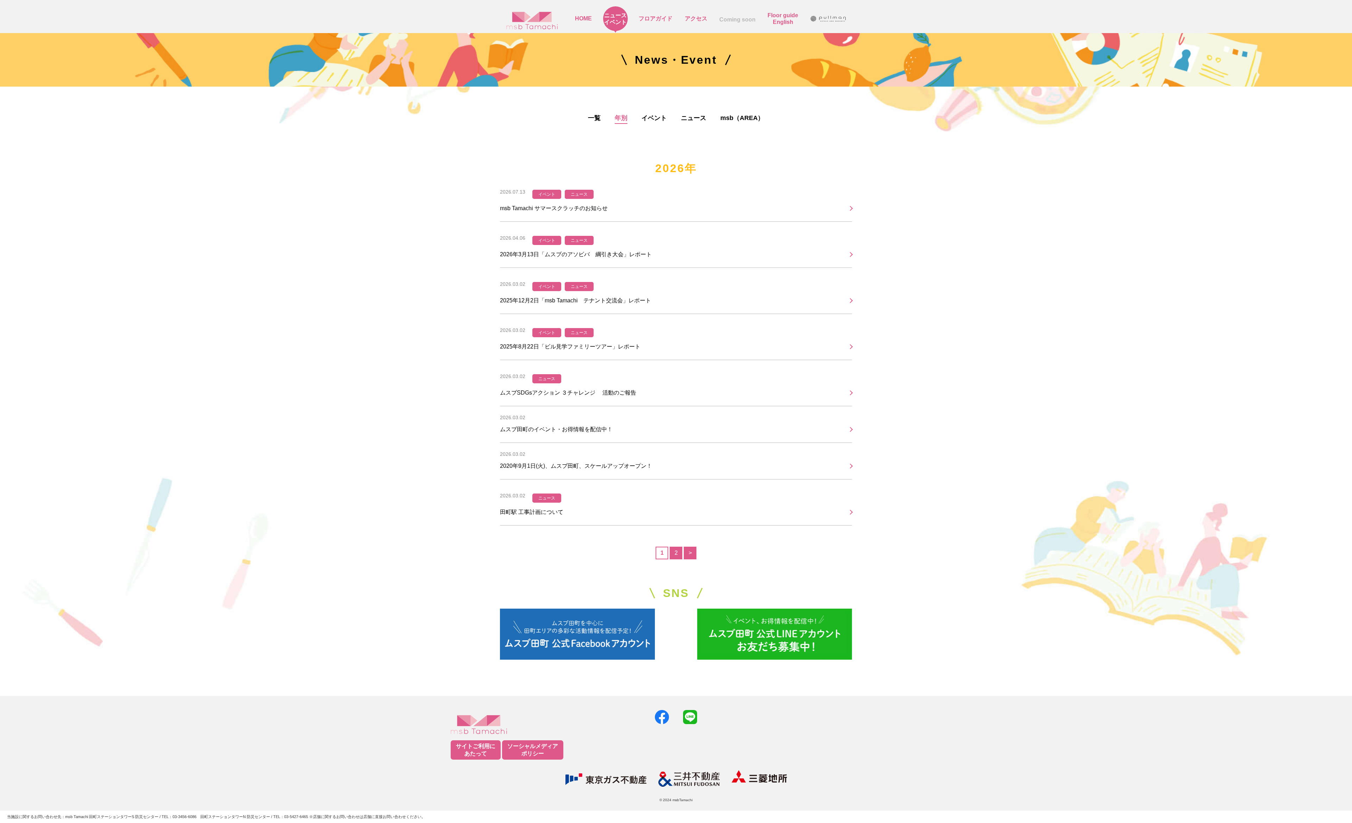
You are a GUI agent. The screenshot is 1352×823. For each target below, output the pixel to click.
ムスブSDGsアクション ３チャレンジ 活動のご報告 (571, 393)
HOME (583, 18)
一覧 (594, 118)
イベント (654, 118)
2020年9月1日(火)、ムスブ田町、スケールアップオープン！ (576, 466)
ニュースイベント (615, 18)
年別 (621, 118)
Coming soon (737, 20)
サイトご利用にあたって (475, 749)
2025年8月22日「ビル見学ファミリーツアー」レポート (570, 347)
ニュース (693, 118)
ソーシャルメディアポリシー (532, 749)
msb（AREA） (742, 118)
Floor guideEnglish (783, 18)
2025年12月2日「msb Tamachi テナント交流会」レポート (575, 300)
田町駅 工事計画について (531, 512)
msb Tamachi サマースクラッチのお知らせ (554, 208)
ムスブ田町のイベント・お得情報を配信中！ (556, 429)
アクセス (696, 18)
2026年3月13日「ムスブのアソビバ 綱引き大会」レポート (576, 254)
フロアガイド (655, 18)
